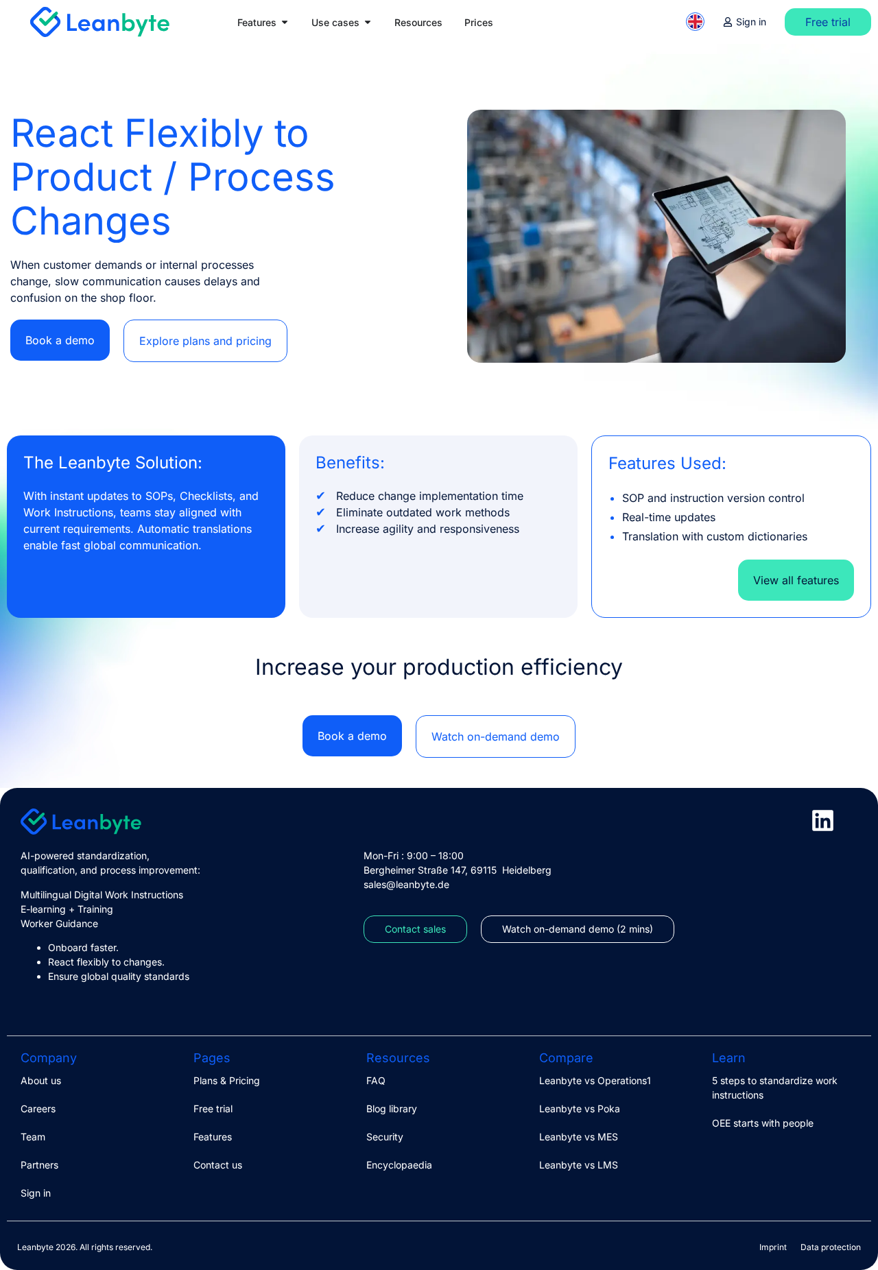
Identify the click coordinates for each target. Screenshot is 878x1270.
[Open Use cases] (367, 22)
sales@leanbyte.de (406, 884)
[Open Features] (284, 22)
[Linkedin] (823, 820)
